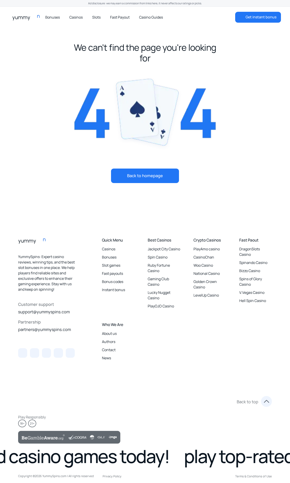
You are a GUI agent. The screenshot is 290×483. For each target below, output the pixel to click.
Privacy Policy (112, 476)
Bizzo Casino (249, 270)
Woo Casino (203, 265)
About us (109, 333)
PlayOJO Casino (161, 306)
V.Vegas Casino (251, 292)
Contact (109, 349)
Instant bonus (113, 289)
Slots (96, 17)
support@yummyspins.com (44, 311)
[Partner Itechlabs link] (92, 437)
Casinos (76, 17)
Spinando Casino (253, 262)
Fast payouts (112, 273)
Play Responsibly (32, 417)
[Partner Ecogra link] (77, 437)
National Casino (206, 273)
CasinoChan (203, 257)
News (106, 357)
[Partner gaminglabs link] (101, 437)
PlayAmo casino (206, 248)
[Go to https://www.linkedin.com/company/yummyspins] (34, 353)
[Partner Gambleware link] (43, 437)
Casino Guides (151, 17)
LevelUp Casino (206, 295)
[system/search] (209, 17)
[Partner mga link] (113, 437)
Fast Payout (120, 17)
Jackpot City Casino (164, 248)
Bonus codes (112, 281)
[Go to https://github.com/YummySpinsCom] (46, 353)
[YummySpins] (27, 17)
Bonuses (52, 17)
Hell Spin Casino (252, 300)
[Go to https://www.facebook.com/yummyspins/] (70, 353)
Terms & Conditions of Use (253, 476)
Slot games (111, 265)
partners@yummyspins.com (44, 329)
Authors (108, 341)
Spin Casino (157, 257)
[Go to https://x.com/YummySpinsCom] (22, 353)
